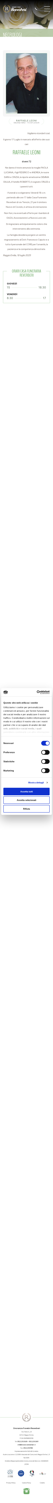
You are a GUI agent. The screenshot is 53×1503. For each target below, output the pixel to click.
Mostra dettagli (36, 782)
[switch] (45, 752)
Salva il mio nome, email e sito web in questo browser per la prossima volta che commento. (25, 1374)
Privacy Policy (10, 1483)
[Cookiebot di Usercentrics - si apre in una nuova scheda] (37, 692)
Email (7, 1313)
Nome (7, 1295)
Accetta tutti (26, 791)
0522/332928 (22, 1442)
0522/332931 (33, 1442)
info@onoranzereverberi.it (26, 1445)
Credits (42, 1483)
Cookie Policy (26, 1483)
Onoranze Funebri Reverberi (26, 1428)
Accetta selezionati (26, 800)
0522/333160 (28, 1448)
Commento (11, 1330)
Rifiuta (26, 808)
